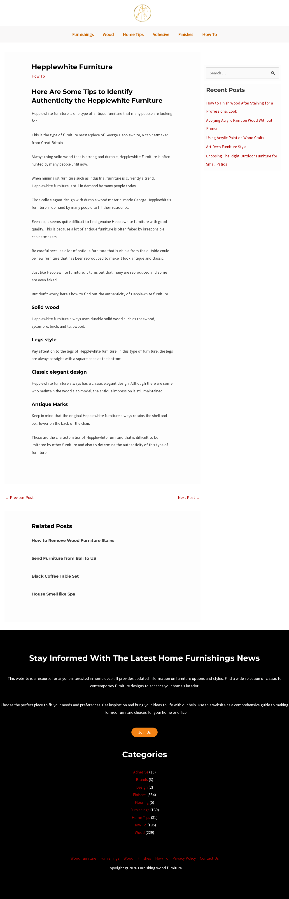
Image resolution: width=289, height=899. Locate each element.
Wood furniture (83, 858)
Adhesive (140, 772)
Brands (142, 779)
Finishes (140, 794)
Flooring (142, 802)
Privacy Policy (184, 858)
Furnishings (139, 809)
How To (38, 76)
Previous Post (19, 497)
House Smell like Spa (53, 594)
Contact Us (209, 858)
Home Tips (141, 817)
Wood (140, 832)
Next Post (189, 497)
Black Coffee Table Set (55, 576)
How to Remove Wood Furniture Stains (73, 540)
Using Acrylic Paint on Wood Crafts (235, 137)
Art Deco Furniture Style (226, 146)
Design (142, 787)
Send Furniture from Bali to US (64, 558)
